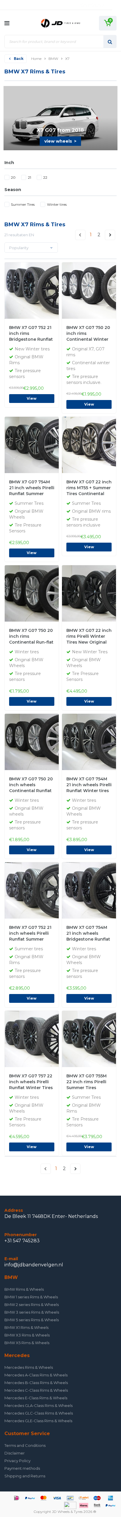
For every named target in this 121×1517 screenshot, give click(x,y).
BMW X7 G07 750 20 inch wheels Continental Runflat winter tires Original (31, 785)
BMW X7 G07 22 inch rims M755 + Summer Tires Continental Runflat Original (89, 488)
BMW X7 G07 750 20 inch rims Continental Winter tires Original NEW (88, 334)
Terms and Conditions (25, 1445)
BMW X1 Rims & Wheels (26, 1327)
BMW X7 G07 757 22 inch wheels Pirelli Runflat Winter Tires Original (31, 1082)
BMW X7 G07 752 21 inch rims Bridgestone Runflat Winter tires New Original (31, 334)
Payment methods (22, 1468)
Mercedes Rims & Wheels (28, 1367)
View (31, 398)
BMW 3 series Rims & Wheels (31, 1312)
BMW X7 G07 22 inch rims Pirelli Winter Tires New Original (89, 636)
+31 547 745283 (22, 1240)
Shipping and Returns (24, 1476)
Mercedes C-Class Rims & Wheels (36, 1390)
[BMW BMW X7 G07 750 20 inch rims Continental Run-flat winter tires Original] (47, 593)
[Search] (110, 41)
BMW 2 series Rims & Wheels (31, 1304)
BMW (53, 58)
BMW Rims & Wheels (24, 1289)
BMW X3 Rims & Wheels (27, 1335)
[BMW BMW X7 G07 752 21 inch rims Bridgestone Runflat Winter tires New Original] (47, 290)
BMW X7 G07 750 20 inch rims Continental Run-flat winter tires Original (31, 637)
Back (18, 58)
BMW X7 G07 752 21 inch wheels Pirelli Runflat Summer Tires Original (30, 934)
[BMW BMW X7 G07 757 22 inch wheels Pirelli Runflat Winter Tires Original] (47, 1038)
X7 (67, 58)
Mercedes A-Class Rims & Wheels (36, 1375)
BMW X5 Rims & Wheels (26, 1342)
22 (45, 177)
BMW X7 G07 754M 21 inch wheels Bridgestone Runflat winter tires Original (88, 934)
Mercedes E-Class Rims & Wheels (35, 1397)
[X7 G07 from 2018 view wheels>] (61, 118)
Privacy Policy (17, 1460)
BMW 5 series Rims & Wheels (31, 1319)
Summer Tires (23, 204)
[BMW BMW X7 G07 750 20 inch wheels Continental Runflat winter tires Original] (47, 741)
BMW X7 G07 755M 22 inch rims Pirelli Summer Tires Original (86, 1082)
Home (36, 58)
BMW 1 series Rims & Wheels (31, 1297)
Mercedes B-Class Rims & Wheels (36, 1382)
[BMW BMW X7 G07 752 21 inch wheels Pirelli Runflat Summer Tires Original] (47, 890)
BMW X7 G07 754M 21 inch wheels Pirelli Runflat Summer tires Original (31, 488)
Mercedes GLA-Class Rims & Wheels (38, 1405)
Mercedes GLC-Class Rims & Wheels (38, 1413)
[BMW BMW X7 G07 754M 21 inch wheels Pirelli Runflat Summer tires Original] (47, 444)
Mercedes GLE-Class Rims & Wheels (38, 1420)
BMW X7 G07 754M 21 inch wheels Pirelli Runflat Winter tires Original (89, 785)
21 (29, 177)
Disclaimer (14, 1453)
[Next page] (110, 235)
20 (13, 177)
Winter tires (56, 204)
